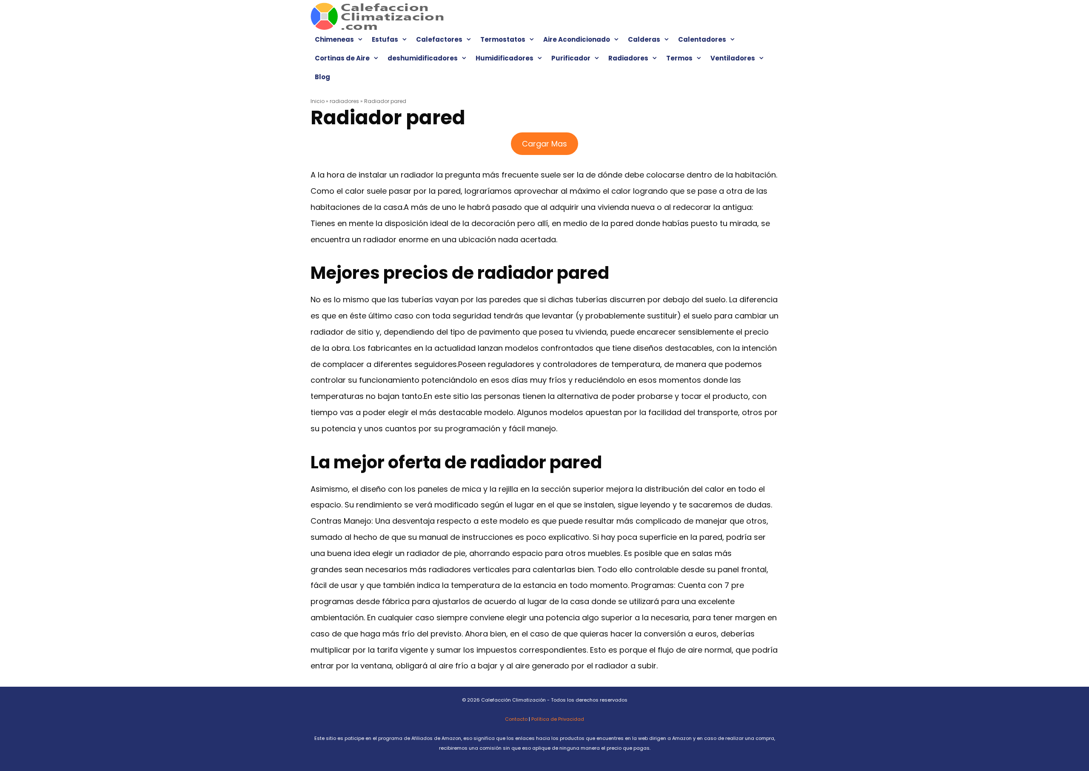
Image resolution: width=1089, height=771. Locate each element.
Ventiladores (732, 58)
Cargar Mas (544, 143)
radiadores (344, 101)
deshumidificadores (423, 58)
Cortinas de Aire (342, 58)
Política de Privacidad (557, 719)
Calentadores (702, 39)
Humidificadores (504, 58)
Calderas (644, 39)
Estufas (385, 39)
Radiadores (628, 58)
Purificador (570, 58)
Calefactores (439, 39)
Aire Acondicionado (576, 39)
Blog (322, 76)
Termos (679, 58)
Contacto (516, 719)
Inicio (318, 101)
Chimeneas (334, 39)
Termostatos (502, 39)
